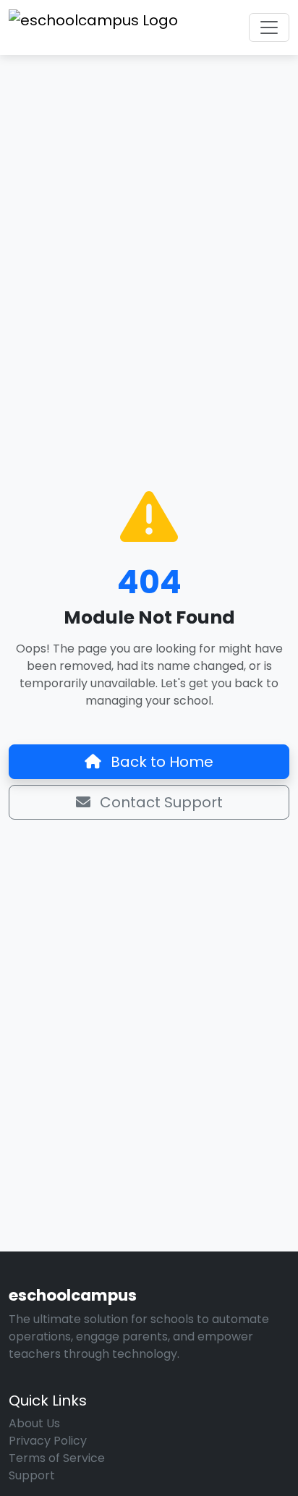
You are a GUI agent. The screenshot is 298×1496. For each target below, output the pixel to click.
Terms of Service (57, 1458)
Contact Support (159, 802)
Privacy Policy (48, 1440)
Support (32, 1475)
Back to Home (160, 762)
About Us (34, 1423)
